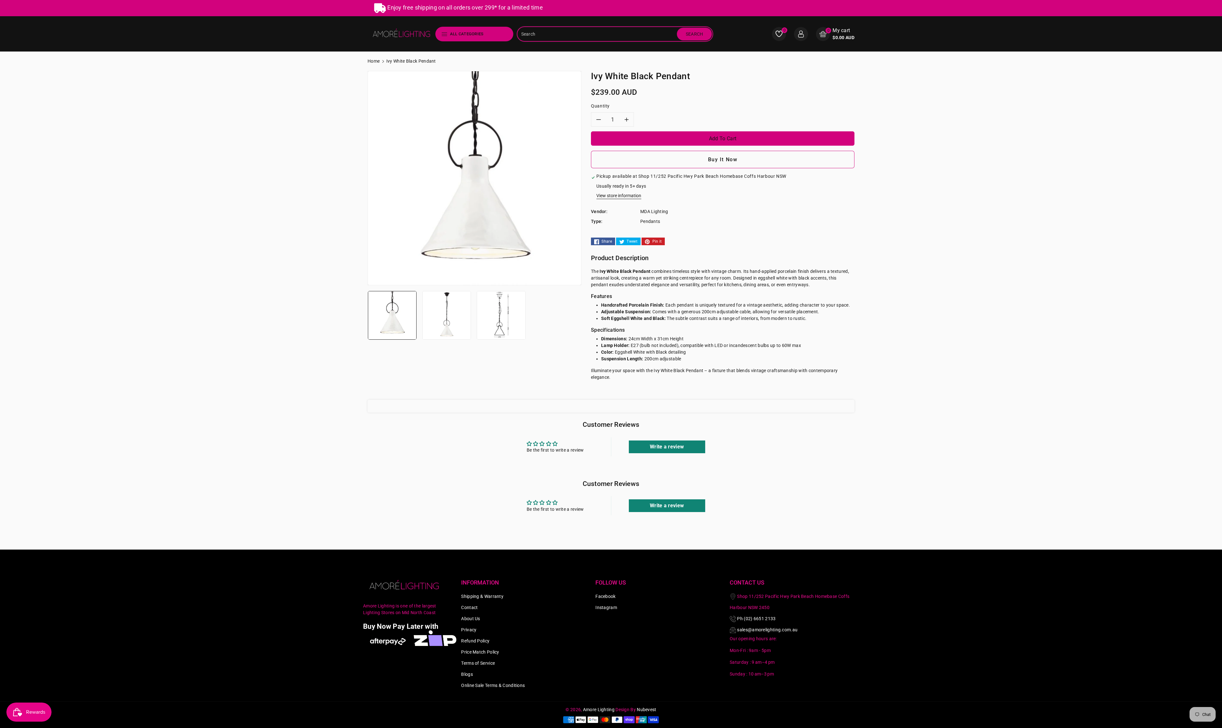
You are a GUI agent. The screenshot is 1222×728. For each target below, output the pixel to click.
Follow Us (610, 582)
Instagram (606, 607)
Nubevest (646, 709)
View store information (618, 195)
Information (480, 582)
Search (694, 34)
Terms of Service (478, 663)
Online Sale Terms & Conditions (493, 685)
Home (374, 61)
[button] (835, 34)
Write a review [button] (667, 447)
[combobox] (597, 34)
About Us (470, 618)
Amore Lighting (599, 709)
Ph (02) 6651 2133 (756, 618)
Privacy (468, 629)
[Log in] (801, 34)
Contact (469, 607)
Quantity (600, 105)
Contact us (747, 582)
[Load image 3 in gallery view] (501, 315)
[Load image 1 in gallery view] (392, 315)
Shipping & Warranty (482, 596)
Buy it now (723, 159)
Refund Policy (475, 640)
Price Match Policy (480, 652)
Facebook (605, 596)
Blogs (467, 674)
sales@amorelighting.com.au (767, 629)
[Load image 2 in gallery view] (446, 315)
